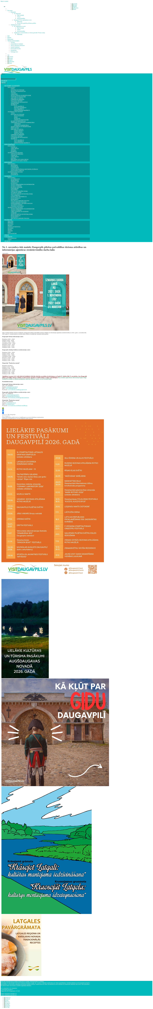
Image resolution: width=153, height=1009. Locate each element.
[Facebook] (45, 410)
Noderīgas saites (14, 52)
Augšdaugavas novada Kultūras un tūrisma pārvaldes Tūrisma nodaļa (29, 32)
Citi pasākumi (12, 233)
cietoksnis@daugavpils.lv (12, 395)
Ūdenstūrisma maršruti (22, 143)
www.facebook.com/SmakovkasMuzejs (17, 405)
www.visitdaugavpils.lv (11, 388)
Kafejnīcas (14, 174)
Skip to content (4, 1)
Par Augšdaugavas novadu (20, 26)
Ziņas (7, 235)
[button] (12, 10)
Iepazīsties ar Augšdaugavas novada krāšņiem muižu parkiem (17, 418)
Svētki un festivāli (14, 226)
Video (9, 239)
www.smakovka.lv (9, 404)
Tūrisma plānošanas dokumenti (18, 45)
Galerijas (8, 237)
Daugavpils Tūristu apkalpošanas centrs (23, 20)
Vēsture (18, 16)
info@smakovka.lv (11, 403)
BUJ (8, 36)
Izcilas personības (21, 18)
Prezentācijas (13, 50)
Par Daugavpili (17, 13)
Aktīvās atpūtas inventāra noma (22, 194)
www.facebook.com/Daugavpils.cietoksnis (18, 397)
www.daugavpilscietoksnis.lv (12, 396)
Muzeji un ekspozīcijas (18, 91)
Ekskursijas (19, 21)
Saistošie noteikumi (15, 47)
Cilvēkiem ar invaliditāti (19, 137)
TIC (8, 55)
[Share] (45, 413)
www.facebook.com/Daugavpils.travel (17, 389)
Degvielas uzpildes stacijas (20, 218)
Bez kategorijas (11, 414)
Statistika (13, 42)
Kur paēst (8, 162)
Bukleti (9, 37)
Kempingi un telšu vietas (19, 160)
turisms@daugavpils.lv (12, 387)
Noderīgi (8, 176)
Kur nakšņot (10, 144)
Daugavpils (13, 12)
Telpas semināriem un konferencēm (22, 184)
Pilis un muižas (19, 115)
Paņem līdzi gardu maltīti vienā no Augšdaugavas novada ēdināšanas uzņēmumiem (23, 417)
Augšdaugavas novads (15, 24)
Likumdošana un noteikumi (17, 44)
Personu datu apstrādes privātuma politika (26, 23)
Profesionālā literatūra (16, 48)
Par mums (9, 10)
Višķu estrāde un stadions (19, 211)
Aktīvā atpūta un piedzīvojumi (21, 126)
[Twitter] (45, 411)
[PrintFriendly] (45, 408)
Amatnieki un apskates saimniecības (22, 122)
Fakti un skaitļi (20, 15)
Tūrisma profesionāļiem (13, 40)
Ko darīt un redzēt (12, 86)
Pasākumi (8, 220)
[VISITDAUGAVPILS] (18, 72)
